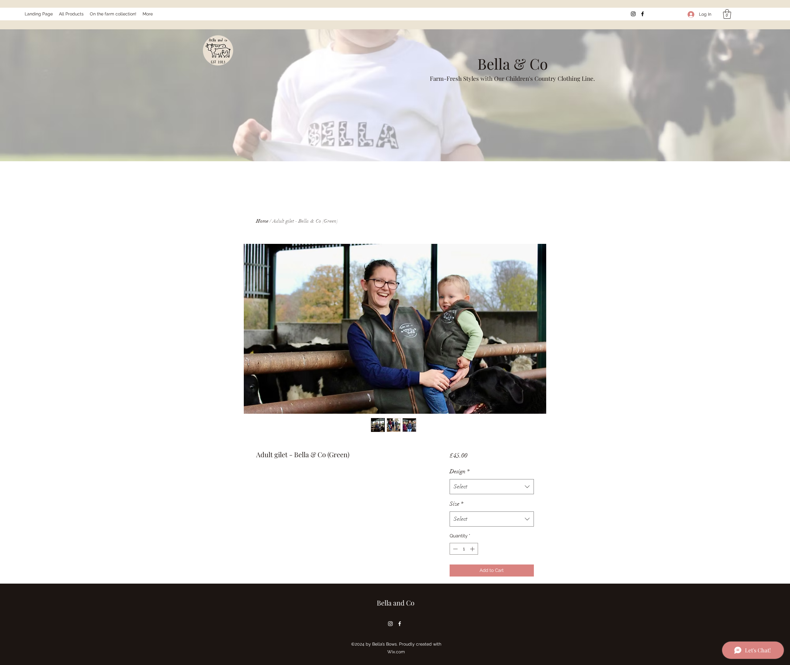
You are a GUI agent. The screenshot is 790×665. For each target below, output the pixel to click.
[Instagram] (633, 14)
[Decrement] (455, 549)
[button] (727, 14)
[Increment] (473, 549)
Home (262, 221)
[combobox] (492, 487)
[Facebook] (642, 14)
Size (456, 503)
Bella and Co (395, 602)
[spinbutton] (464, 549)
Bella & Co (512, 63)
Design (459, 471)
